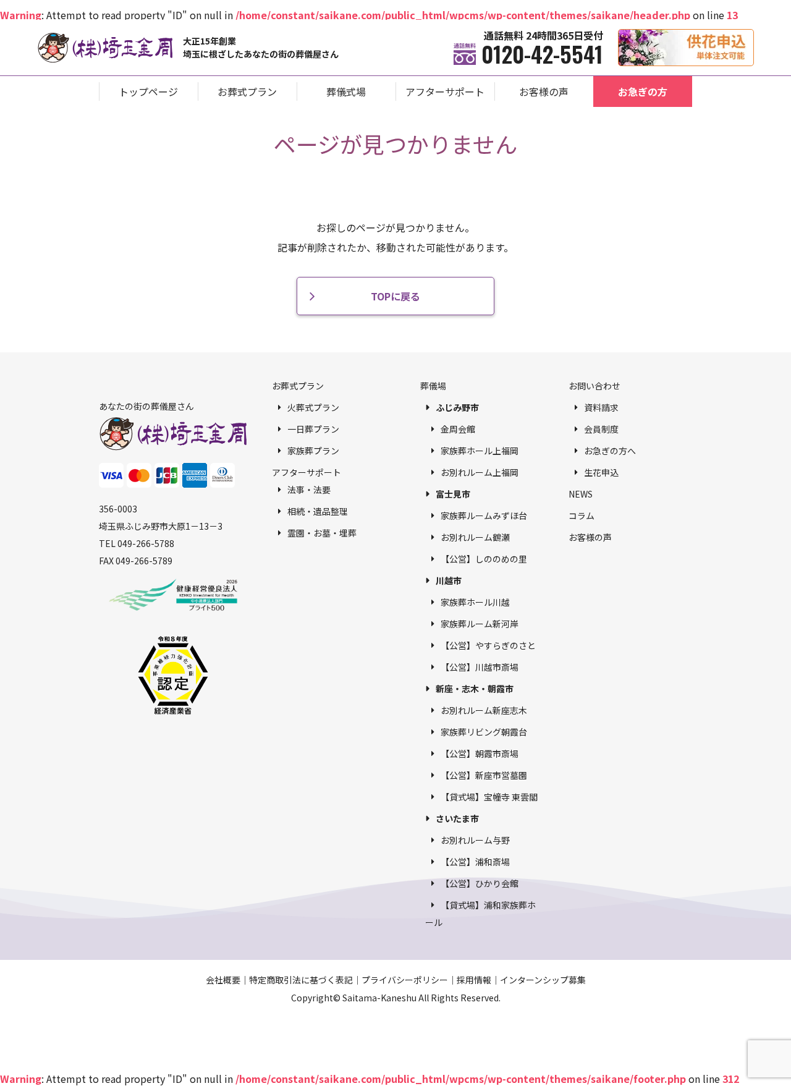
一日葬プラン (313, 429)
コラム (581, 515)
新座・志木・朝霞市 (475, 688)
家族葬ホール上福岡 (479, 450)
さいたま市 (457, 818)
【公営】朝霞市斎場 (479, 753)
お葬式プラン (247, 91)
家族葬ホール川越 (475, 602)
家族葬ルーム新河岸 (479, 623)
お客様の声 (544, 91)
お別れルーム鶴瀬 (475, 537)
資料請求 (601, 407)
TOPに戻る (395, 296)
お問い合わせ (594, 386)
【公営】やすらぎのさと (488, 645)
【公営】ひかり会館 (479, 883)
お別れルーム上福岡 (479, 472)
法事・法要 (309, 489)
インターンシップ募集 (543, 980)
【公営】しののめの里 (484, 559)
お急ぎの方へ (610, 450)
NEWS (581, 494)
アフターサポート (444, 91)
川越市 (449, 580)
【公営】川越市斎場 (479, 667)
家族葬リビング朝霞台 (484, 732)
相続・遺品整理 (317, 511)
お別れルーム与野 (475, 840)
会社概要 (223, 980)
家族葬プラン (313, 450)
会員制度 (601, 429)
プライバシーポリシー (405, 980)
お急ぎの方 (642, 91)
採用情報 (474, 980)
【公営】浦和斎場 (475, 861)
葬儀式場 (346, 91)
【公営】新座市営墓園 (484, 775)
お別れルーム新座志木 (484, 710)
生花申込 (601, 472)
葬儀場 (433, 386)
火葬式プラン (313, 407)
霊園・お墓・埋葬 (322, 533)
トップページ (148, 91)
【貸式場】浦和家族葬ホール (480, 913)
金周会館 (458, 429)
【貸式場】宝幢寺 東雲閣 (489, 797)
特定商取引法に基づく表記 (301, 980)
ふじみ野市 (457, 407)
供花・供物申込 (753, 35)
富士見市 (453, 494)
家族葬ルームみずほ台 (484, 515)
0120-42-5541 (542, 54)
